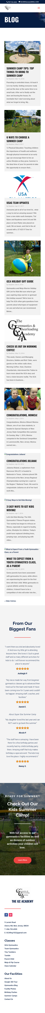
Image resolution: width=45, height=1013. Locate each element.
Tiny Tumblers (10, 952)
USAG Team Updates (18, 203)
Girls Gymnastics (11, 945)
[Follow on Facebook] (6, 915)
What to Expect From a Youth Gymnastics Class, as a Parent (21, 562)
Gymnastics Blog (11, 985)
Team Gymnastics (11, 949)
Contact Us (8, 999)
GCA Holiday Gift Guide (20, 281)
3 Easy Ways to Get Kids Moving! (20, 508)
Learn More (22, 860)
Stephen (11, 79)
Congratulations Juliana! (22, 461)
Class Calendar (10, 966)
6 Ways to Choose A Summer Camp (18, 139)
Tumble (7, 955)
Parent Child (9, 959)
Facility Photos (10, 989)
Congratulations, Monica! (22, 415)
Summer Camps (10, 996)
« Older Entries (10, 601)
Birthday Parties (10, 992)
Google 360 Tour (10, 982)
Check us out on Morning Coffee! (22, 348)
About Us (8, 978)
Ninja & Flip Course (11, 962)
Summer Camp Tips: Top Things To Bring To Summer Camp (20, 71)
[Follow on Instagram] (10, 915)
